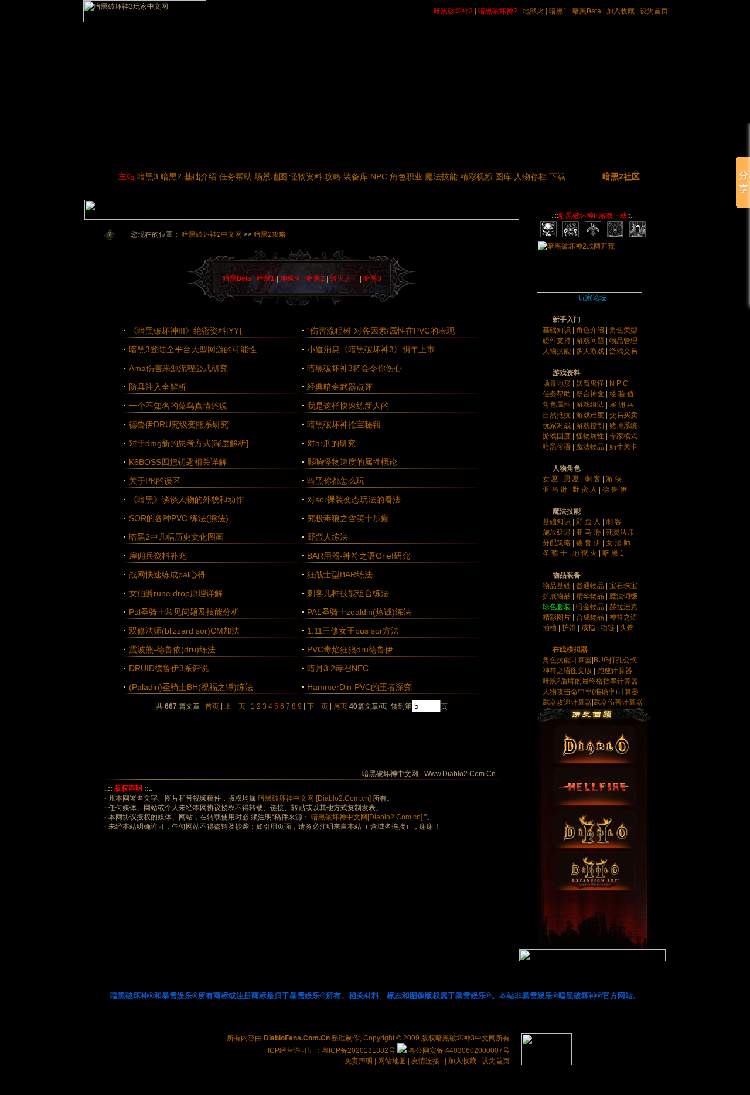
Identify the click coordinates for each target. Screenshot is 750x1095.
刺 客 (593, 479)
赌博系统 (623, 425)
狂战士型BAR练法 (340, 574)
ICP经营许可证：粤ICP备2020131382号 (332, 1050)
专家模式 (623, 436)
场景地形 (557, 383)
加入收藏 (620, 11)
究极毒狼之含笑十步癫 (348, 518)
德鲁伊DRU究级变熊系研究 (179, 424)
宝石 (616, 585)
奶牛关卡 (623, 447)
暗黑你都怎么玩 (335, 480)
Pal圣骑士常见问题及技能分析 (184, 612)
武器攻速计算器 (567, 702)
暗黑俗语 (557, 447)
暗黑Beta (586, 11)
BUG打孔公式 (615, 660)
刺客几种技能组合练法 (348, 593)
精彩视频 (476, 176)
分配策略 (557, 543)
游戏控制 (591, 425)
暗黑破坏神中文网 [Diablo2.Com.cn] (314, 798)
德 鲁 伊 (614, 489)
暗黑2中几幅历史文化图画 (176, 537)
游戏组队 (591, 404)
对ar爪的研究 (331, 443)
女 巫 (551, 479)
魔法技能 (441, 176)
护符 (569, 628)
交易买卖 (623, 415)
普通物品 (591, 585)
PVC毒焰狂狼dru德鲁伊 (350, 649)
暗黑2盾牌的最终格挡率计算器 (590, 681)
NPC (378, 176)
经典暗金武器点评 (340, 387)
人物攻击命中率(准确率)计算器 (591, 692)
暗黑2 (171, 176)
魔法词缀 (623, 596)
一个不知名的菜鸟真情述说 (178, 405)
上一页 (235, 706)
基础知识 (557, 330)
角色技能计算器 (567, 660)
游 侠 (614, 479)
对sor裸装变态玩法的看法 (354, 499)
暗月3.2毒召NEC (338, 668)
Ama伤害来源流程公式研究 (178, 368)
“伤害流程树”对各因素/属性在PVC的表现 (381, 330)
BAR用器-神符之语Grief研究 (358, 555)
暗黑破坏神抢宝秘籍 (344, 424)
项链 (608, 628)
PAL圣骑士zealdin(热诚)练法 (359, 612)
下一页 (317, 706)
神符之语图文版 (567, 670)
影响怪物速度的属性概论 (352, 462)
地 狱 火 (585, 553)
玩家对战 (557, 425)
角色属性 (557, 404)
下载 (557, 176)
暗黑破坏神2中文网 (212, 234)
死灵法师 (620, 532)
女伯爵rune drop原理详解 (176, 593)
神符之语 (623, 617)
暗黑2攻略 (270, 234)
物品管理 (623, 340)
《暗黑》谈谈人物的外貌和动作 (186, 499)
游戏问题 (591, 340)
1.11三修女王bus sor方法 (353, 630)
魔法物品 (591, 447)
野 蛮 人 (585, 489)
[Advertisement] (302, 740)
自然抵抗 (557, 415)
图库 (503, 176)
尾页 (339, 706)
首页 (212, 706)
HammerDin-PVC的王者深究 (359, 687)
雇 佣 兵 (621, 404)
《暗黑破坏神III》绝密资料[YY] (185, 330)
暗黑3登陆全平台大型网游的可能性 (193, 349)
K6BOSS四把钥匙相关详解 (178, 462)
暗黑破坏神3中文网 (465, 1038)
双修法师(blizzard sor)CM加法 (184, 630)
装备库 (355, 176)
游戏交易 (623, 351)
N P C (618, 383)
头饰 (627, 628)
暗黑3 (147, 176)
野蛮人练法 (327, 537)
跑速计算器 (614, 670)
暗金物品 (591, 607)
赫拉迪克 (623, 607)
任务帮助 (235, 176)
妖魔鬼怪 (591, 383)
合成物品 (591, 617)
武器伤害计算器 (618, 702)
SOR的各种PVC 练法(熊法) (179, 518)
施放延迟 (557, 532)
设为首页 (654, 11)
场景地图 (270, 176)
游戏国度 (557, 436)
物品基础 (557, 585)
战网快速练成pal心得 (167, 574)
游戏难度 (591, 415)
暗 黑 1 (613, 553)
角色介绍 (591, 330)
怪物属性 (591, 436)
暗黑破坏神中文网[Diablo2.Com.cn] (365, 817)
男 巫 (572, 479)
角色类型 (623, 330)
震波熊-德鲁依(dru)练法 (172, 649)
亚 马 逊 (556, 489)
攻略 (333, 176)
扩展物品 (557, 596)
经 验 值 (621, 394)
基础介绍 (200, 176)
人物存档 (530, 176)
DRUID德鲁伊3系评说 (169, 668)
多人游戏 (591, 351)
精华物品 (591, 596)
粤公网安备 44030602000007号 (458, 1050)
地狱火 (533, 11)
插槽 (550, 628)
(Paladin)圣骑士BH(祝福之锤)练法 (191, 687)
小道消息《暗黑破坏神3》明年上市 (371, 349)
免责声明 (359, 1061)
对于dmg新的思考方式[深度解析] (188, 443)
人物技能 (557, 351)
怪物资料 (305, 176)
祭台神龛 (591, 394)
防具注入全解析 (157, 387)
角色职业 (406, 176)
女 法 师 (618, 543)
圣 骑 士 (556, 553)
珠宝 (630, 585)
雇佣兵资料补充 (157, 555)
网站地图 (393, 1061)
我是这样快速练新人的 (348, 405)
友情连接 (425, 1061)
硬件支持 (557, 340)
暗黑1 (558, 11)
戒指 (588, 628)
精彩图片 (557, 617)
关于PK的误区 (154, 480)
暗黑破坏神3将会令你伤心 (354, 368)
